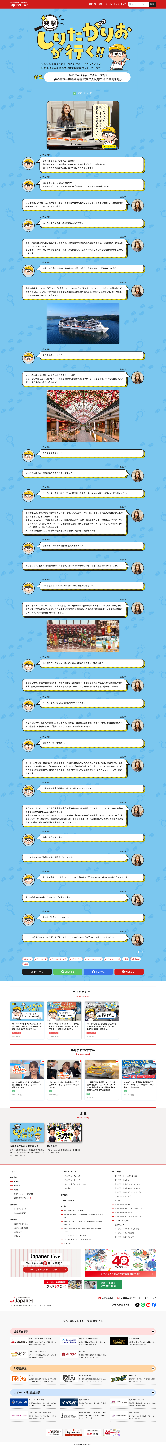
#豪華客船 (136, 959)
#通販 (26, 964)
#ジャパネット (40, 959)
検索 (152, 4)
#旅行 (125, 959)
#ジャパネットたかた (58, 959)
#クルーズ (27, 959)
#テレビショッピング (93, 959)
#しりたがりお (75, 959)
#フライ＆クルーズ (112, 959)
